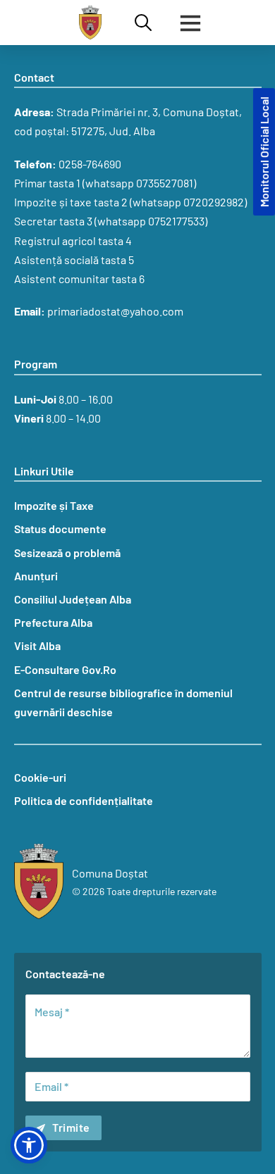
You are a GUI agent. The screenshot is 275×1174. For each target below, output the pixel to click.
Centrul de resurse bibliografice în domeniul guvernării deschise (123, 702)
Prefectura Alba (53, 622)
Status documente (60, 528)
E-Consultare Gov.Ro (65, 669)
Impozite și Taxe (54, 505)
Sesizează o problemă (67, 552)
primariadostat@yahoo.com (115, 311)
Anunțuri (36, 575)
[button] (29, 1145)
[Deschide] (190, 22)
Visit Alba (37, 645)
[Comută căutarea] (143, 22)
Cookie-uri (40, 777)
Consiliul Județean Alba (72, 599)
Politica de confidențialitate (83, 800)
